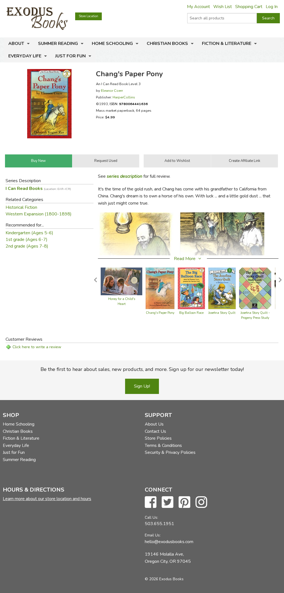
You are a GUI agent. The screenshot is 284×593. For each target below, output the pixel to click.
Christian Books (167, 43)
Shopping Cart (248, 7)
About (16, 43)
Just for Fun (70, 56)
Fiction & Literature (226, 43)
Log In (272, 7)
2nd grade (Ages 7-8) (27, 246)
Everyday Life (24, 56)
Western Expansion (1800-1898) (39, 214)
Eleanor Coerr (112, 90)
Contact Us (155, 431)
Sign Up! (142, 386)
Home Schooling (112, 43)
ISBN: (129, 103)
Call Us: (151, 517)
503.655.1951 (159, 524)
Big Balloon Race (191, 313)
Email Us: (153, 535)
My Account (198, 7)
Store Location (88, 16)
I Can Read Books (38, 188)
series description (124, 176)
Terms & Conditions (163, 445)
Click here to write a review (36, 347)
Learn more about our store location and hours (47, 499)
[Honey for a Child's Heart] (121, 281)
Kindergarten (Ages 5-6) (29, 233)
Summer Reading (58, 43)
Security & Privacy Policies (170, 452)
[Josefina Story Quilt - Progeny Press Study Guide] (255, 288)
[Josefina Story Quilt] (222, 288)
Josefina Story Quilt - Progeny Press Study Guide (255, 318)
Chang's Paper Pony (160, 313)
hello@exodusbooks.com (169, 542)
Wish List (222, 7)
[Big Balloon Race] (191, 288)
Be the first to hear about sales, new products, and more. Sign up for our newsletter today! (142, 369)
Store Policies (158, 438)
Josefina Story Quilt (221, 313)
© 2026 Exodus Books (164, 579)
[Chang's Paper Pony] (160, 288)
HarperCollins (124, 97)
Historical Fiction (21, 207)
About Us (154, 424)
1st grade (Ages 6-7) (26, 239)
